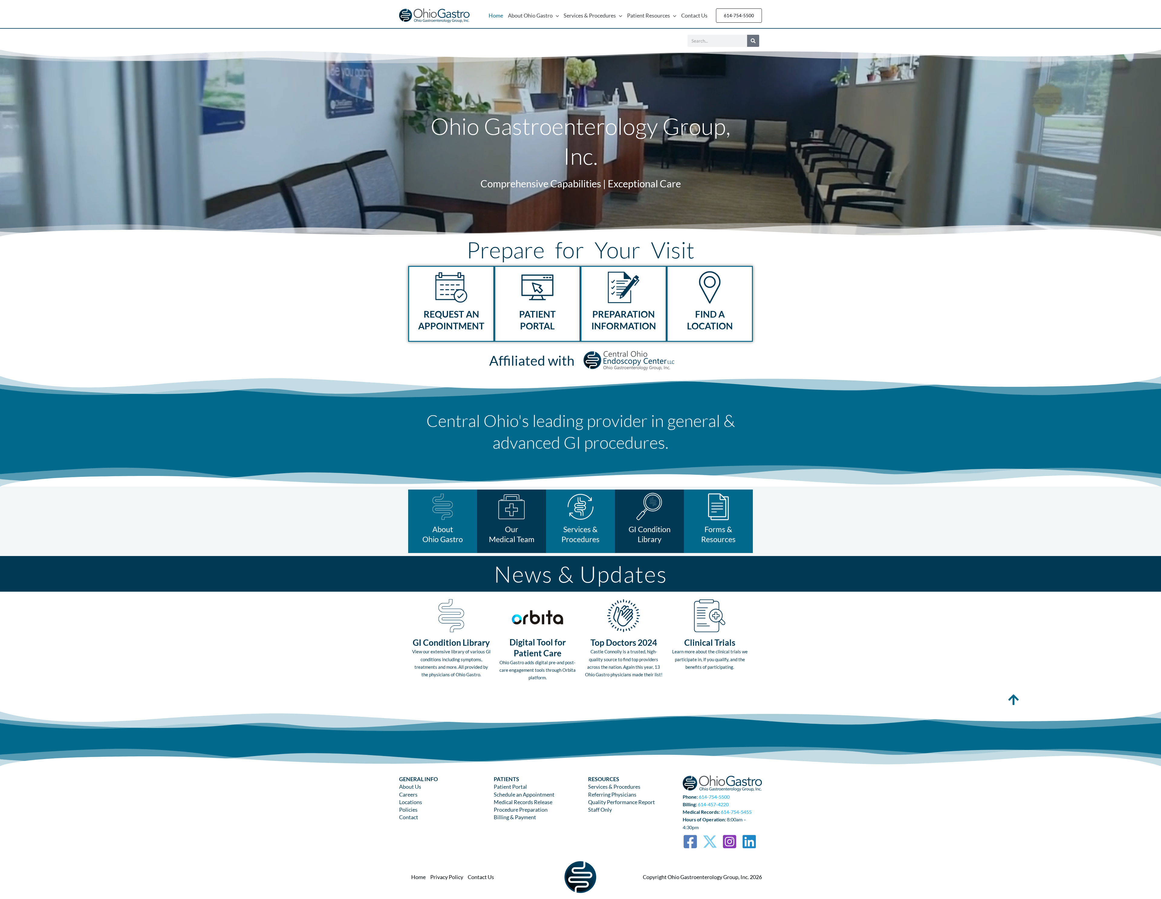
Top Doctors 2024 (623, 642)
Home (496, 15)
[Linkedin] (749, 841)
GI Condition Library (451, 642)
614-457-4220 (713, 804)
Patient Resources (648, 15)
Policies (408, 809)
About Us (410, 786)
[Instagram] (729, 841)
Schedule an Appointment (524, 794)
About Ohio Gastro (530, 15)
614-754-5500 (714, 797)
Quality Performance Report (621, 802)
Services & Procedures (590, 15)
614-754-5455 (736, 812)
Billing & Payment (515, 817)
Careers (408, 794)
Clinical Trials (709, 642)
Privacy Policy (446, 877)
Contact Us (694, 15)
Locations (410, 802)
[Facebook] (690, 841)
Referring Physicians (612, 794)
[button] (556, 15)
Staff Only (600, 809)
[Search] (753, 41)
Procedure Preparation (521, 809)
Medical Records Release (523, 802)
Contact (408, 817)
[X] (709, 841)
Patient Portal (510, 786)
